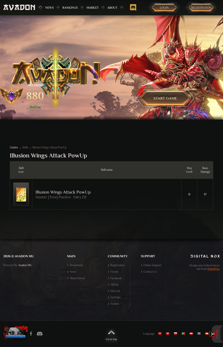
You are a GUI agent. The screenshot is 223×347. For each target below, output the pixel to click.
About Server (77, 278)
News (49, 7)
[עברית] (200, 333)
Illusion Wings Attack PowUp (63, 192)
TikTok (114, 284)
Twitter (114, 303)
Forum (114, 271)
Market (92, 7)
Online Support (152, 265)
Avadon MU (25, 265)
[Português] (184, 333)
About (112, 7)
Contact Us (150, 271)
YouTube (115, 297)
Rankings (70, 7)
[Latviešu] (192, 333)
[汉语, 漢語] (161, 333)
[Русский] (177, 333)
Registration (201, 7)
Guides (14, 147)
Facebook (116, 278)
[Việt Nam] (169, 333)
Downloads (76, 265)
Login (164, 7)
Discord (115, 291)
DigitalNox (214, 269)
